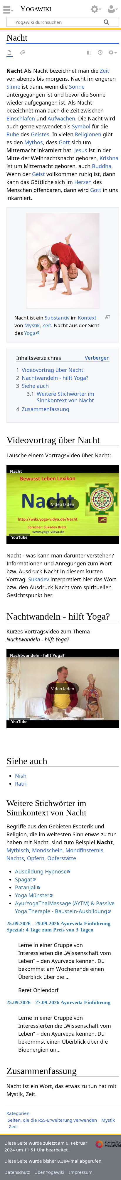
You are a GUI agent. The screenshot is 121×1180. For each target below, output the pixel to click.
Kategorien (17, 1113)
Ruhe (12, 134)
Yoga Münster (32, 895)
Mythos (33, 142)
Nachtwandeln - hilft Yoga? (37, 655)
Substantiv (57, 317)
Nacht (16, 471)
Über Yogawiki (49, 1172)
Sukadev (38, 579)
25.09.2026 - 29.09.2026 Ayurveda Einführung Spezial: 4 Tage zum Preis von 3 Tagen (58, 926)
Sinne (13, 86)
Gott (64, 142)
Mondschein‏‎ (47, 850)
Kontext (87, 317)
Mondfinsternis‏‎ (84, 850)
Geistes (40, 134)
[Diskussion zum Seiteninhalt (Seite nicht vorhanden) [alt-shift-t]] (23, 52)
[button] (62, 504)
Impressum (81, 1172)
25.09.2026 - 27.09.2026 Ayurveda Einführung (58, 1002)
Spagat (23, 879)
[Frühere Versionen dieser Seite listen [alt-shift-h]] (100, 52)
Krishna (109, 158)
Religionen (88, 134)
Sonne (77, 86)
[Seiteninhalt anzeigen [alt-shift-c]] (9, 52)
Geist (38, 174)
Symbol (81, 126)
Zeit (104, 70)
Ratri (21, 783)
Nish (20, 775)
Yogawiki (35, 8)
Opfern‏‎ (35, 858)
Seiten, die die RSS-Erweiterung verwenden (52, 1120)
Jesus (80, 150)
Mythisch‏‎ (17, 850)
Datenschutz (17, 1172)
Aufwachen (61, 118)
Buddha (101, 166)
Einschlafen (20, 118)
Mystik (32, 325)
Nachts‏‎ (15, 858)
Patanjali (26, 887)
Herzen (83, 182)
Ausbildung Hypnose (41, 871)
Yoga (30, 333)
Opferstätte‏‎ (61, 858)
